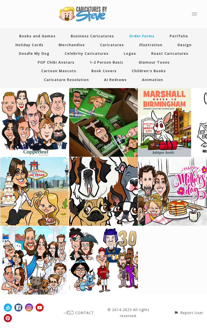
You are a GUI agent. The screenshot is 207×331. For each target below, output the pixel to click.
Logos (130, 53)
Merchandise (72, 44)
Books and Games (37, 36)
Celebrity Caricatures (87, 53)
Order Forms (141, 36)
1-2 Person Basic (106, 62)
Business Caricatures (92, 36)
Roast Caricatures (169, 53)
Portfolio (179, 36)
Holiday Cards (29, 44)
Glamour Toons (154, 62)
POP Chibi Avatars (56, 62)
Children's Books (149, 70)
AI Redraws (115, 79)
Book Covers (104, 70)
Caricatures (112, 44)
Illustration (150, 44)
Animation (152, 79)
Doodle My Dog (34, 53)
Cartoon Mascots (58, 70)
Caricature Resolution (66, 79)
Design (184, 44)
